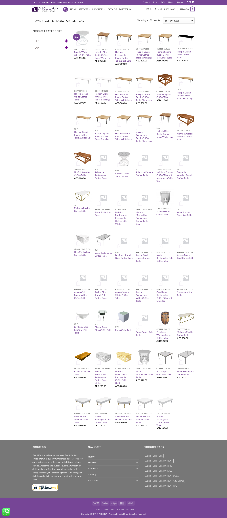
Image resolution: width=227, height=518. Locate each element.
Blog (155, 2)
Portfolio (125, 9)
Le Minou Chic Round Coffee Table (81, 329)
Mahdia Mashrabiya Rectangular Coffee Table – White (122, 218)
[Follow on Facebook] (187, 2)
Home (73, 9)
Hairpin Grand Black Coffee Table (184, 54)
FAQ (162, 2)
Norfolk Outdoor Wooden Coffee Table (185, 136)
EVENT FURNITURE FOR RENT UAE (161, 486)
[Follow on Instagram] (190, 2)
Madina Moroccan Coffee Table (144, 374)
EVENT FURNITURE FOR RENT (159, 460)
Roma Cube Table (123, 330)
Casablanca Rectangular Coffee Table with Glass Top (164, 296)
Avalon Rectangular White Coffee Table (142, 296)
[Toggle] (137, 462)
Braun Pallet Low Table (103, 214)
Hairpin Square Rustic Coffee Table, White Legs (144, 54)
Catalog (112, 9)
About (170, 2)
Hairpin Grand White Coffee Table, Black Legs (102, 96)
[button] (65, 9)
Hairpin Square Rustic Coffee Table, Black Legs (164, 54)
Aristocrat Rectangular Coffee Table (101, 175)
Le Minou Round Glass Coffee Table (124, 256)
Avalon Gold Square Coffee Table (142, 258)
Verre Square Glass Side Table (184, 214)
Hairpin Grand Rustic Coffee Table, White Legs (123, 97)
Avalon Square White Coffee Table (122, 295)
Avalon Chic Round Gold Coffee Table (101, 295)
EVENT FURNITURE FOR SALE (158, 471)
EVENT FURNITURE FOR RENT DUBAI (162, 476)
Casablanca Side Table (184, 293)
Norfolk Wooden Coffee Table (82, 173)
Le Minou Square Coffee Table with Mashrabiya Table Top (164, 176)
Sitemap (180, 2)
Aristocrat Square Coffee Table (144, 173)
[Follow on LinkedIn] (193, 2)
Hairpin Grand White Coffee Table (81, 96)
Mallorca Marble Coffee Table (82, 209)
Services (83, 9)
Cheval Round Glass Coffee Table (103, 328)
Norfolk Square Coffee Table (163, 96)
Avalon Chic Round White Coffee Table (80, 295)
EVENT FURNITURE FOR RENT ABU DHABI (164, 481)
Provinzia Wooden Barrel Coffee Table (184, 175)
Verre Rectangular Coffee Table (103, 254)
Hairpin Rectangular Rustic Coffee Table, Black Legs (123, 56)
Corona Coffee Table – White (122, 175)
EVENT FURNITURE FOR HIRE (158, 466)
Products (97, 9)
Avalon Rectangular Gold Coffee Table (164, 258)
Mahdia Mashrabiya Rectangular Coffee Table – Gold (142, 218)
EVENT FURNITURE (154, 456)
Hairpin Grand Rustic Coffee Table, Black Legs (144, 97)
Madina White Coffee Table (163, 213)
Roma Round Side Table (144, 333)
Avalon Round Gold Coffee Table (185, 256)
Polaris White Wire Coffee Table (82, 53)
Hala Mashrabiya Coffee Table (82, 253)
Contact (146, 2)
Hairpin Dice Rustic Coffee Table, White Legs (103, 55)
